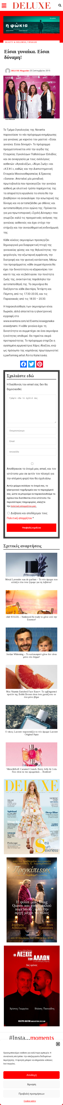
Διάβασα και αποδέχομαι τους (27, 516)
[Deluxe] (31, 8)
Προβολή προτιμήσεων (32, 1093)
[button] (58, 1044)
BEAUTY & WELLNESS (15, 42)
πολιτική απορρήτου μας (23, 506)
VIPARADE (32, 42)
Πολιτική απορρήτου (20, 518)
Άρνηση (31, 1084)
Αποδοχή (32, 1075)
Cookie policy (30, 1101)
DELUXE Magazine (20, 70)
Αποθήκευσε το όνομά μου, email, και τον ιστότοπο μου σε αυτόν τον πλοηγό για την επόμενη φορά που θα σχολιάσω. (31, 473)
